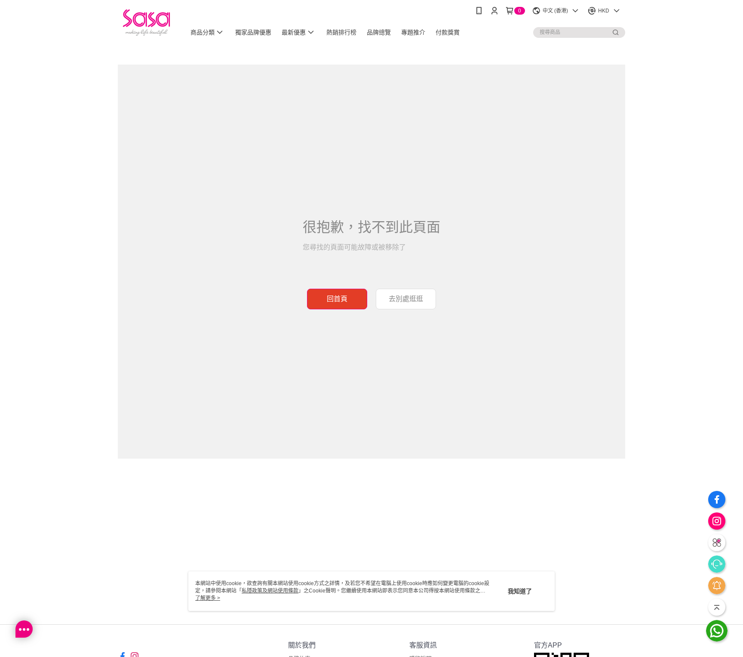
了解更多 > (207, 598)
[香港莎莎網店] (146, 23)
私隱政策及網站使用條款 (270, 591)
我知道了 (520, 591)
